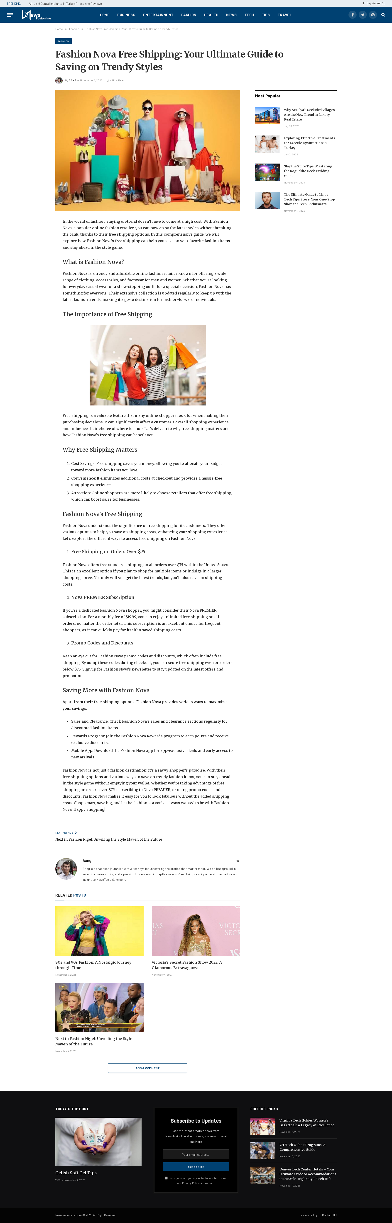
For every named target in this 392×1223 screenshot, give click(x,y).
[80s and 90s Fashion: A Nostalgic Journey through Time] (99, 931)
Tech (249, 14)
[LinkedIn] (39, 254)
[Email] (39, 275)
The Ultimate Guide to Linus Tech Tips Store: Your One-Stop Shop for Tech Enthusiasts (309, 199)
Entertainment (158, 14)
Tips (266, 14)
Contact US (329, 1215)
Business (126, 14)
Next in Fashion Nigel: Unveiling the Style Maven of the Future (108, 839)
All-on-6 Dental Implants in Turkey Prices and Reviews (65, 3)
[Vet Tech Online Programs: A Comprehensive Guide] (262, 1150)
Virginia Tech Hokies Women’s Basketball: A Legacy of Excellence (306, 1122)
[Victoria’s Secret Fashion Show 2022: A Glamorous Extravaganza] (196, 931)
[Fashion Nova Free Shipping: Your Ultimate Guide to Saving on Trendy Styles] (147, 150)
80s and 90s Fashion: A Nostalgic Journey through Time (93, 965)
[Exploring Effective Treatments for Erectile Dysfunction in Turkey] (267, 144)
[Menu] (10, 15)
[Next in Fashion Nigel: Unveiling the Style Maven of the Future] (99, 1007)
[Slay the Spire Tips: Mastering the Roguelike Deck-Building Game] (267, 172)
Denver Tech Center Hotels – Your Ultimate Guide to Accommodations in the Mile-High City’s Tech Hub (307, 1174)
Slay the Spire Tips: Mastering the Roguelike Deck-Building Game (308, 171)
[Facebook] (39, 233)
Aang (72, 80)
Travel (285, 14)
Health (211, 14)
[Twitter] (39, 243)
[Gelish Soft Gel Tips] (98, 1142)
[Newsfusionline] (36, 15)
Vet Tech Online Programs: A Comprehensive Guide (302, 1147)
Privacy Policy (191, 1183)
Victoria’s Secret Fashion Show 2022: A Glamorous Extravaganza (187, 965)
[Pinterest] (39, 265)
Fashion (188, 14)
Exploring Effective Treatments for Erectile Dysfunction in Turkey (309, 143)
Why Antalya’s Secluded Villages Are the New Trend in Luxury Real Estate (309, 114)
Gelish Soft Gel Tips (76, 1172)
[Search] (382, 15)
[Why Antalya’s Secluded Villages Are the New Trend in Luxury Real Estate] (267, 115)
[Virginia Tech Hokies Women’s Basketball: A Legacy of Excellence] (262, 1126)
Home (105, 14)
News (231, 14)
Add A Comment (148, 1068)
